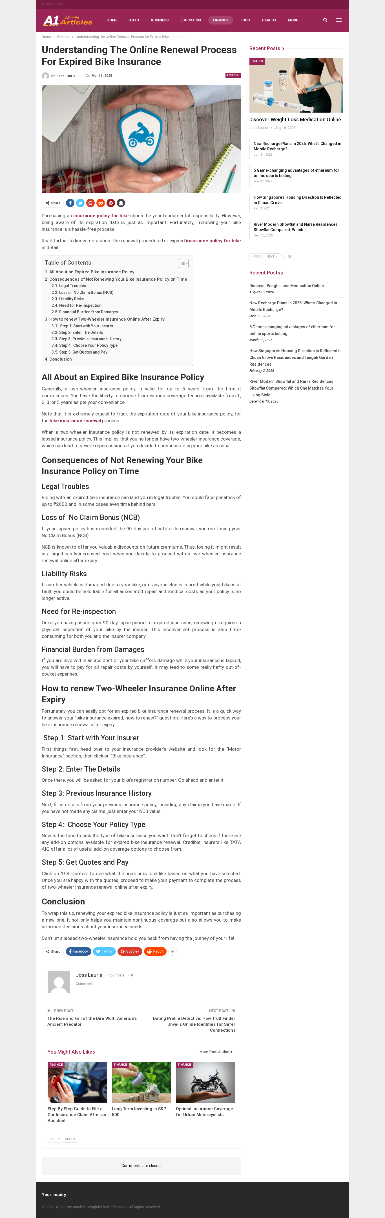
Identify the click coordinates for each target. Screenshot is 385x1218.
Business (160, 20)
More (293, 20)
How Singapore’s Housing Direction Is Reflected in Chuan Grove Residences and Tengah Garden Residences (295, 357)
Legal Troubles (72, 285)
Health (269, 20)
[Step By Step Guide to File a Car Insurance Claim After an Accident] (77, 1082)
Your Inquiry (51, 4)
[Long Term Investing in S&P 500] (141, 1082)
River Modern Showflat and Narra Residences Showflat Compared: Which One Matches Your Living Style (291, 388)
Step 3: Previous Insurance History (90, 339)
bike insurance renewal (75, 420)
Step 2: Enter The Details (81, 332)
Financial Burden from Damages (88, 312)
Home (112, 20)
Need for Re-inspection (80, 305)
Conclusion (60, 359)
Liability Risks (71, 299)
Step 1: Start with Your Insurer (86, 326)
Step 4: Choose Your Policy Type (88, 345)
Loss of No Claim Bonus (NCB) (86, 292)
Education (190, 20)
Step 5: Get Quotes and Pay (83, 352)
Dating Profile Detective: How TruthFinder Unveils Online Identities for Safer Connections (194, 1024)
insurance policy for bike (213, 240)
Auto (134, 20)
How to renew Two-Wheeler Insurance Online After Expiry (107, 319)
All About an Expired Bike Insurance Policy (91, 271)
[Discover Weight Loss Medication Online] (296, 85)
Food (245, 20)
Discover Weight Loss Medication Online (295, 119)
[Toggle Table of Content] (180, 263)
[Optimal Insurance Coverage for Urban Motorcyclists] (205, 1082)
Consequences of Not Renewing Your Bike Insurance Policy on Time (118, 279)
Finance (221, 20)
